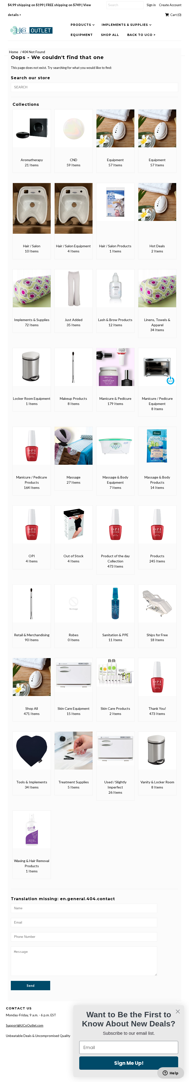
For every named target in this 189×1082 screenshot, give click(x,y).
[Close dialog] (177, 1011)
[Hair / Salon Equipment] (74, 211)
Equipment (82, 35)
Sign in (151, 5)
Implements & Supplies (125, 25)
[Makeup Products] (74, 370)
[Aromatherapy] (32, 131)
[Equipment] (115, 131)
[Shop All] (32, 680)
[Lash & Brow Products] (115, 291)
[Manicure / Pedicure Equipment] (157, 370)
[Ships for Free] (157, 607)
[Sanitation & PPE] (115, 607)
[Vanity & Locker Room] (157, 754)
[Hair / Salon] (32, 211)
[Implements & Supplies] (32, 291)
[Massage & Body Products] (157, 449)
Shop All (110, 35)
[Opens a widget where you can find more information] (170, 1073)
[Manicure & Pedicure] (115, 370)
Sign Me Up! (128, 1063)
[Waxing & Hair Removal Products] (32, 833)
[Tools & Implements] (32, 754)
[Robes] (74, 607)
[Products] (157, 528)
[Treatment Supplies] (74, 754)
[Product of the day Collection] (115, 528)
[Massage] (74, 449)
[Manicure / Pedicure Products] (32, 449)
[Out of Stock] (74, 528)
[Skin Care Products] (115, 675)
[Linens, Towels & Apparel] (157, 291)
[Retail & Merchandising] (32, 607)
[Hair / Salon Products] (115, 205)
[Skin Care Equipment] (74, 678)
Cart (175, 15)
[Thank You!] (157, 680)
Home (13, 52)
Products (81, 25)
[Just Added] (74, 291)
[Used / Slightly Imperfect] (115, 752)
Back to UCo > (141, 35)
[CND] (74, 131)
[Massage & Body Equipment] (115, 449)
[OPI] (32, 528)
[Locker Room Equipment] (32, 370)
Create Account (170, 5)
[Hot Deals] (157, 205)
